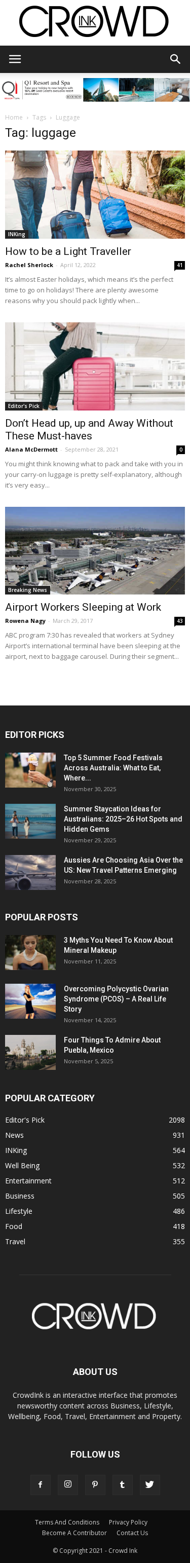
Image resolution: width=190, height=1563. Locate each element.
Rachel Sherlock (29, 265)
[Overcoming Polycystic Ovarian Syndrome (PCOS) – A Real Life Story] (30, 1001)
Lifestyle (18, 1211)
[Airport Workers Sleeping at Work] (95, 551)
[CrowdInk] (95, 23)
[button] (176, 59)
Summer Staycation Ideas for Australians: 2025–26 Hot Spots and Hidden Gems (123, 819)
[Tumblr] (122, 1485)
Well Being (22, 1165)
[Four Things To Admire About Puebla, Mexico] (30, 1052)
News (14, 1135)
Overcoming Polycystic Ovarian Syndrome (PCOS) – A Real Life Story (116, 999)
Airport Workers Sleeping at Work (83, 607)
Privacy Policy (128, 1522)
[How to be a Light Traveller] (95, 195)
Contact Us (132, 1533)
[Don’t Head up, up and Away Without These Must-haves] (95, 366)
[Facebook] (40, 1485)
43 (180, 620)
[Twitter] (150, 1485)
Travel (15, 1241)
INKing (16, 234)
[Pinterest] (95, 1485)
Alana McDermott (31, 449)
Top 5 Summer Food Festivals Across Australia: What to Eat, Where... (113, 768)
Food (13, 1226)
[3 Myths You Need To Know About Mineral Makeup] (30, 952)
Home (14, 117)
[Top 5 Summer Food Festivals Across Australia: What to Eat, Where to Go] (30, 770)
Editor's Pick (24, 406)
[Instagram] (68, 1485)
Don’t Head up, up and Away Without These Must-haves (89, 429)
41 (180, 265)
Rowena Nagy (25, 620)
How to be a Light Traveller (68, 251)
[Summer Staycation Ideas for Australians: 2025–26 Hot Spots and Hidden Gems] (30, 821)
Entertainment (28, 1180)
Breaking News (27, 589)
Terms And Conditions (67, 1522)
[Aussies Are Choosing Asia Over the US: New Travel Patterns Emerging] (30, 872)
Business (19, 1196)
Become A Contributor (74, 1533)
